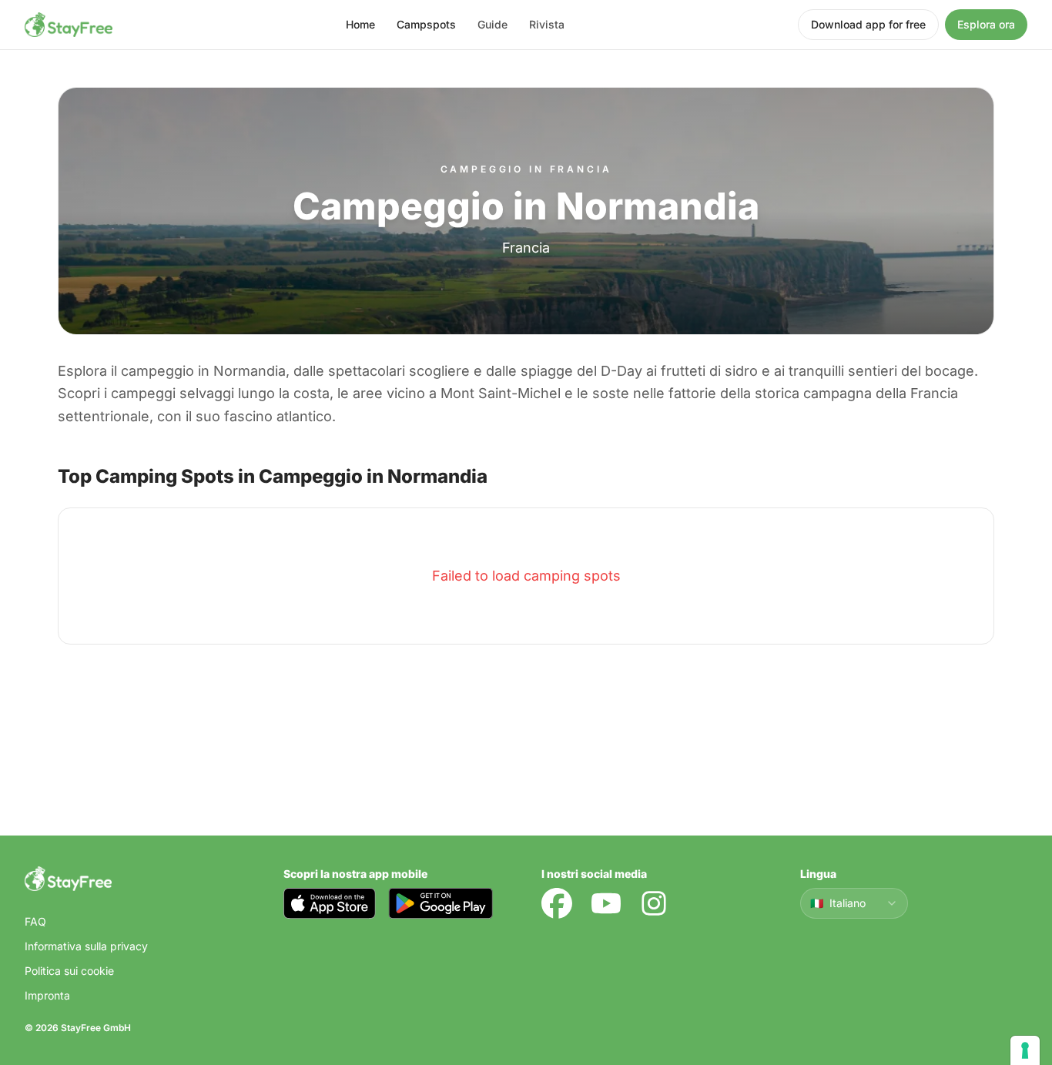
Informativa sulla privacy (86, 946)
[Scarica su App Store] (329, 903)
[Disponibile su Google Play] (440, 903)
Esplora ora (986, 24)
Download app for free (868, 24)
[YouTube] (606, 903)
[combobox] (854, 903)
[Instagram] (654, 903)
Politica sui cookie (69, 970)
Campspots (426, 24)
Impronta (47, 995)
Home (360, 24)
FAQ (35, 921)
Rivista (547, 24)
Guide (492, 24)
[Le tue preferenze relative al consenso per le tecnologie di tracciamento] (1025, 1050)
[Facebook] (556, 903)
